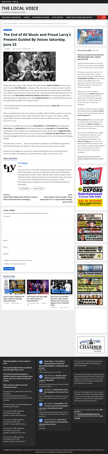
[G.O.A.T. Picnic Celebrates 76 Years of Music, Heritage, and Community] (14, 287)
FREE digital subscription (11, 17)
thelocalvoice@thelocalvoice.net (89, 414)
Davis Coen (55, 290)
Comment (7, 216)
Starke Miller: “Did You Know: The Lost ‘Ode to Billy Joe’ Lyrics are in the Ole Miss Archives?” (53, 406)
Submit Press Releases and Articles (79, 17)
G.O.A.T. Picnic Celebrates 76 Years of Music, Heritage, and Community (13, 299)
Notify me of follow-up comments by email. (18, 260)
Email (5, 247)
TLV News (7, 49)
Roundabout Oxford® (40, 17)
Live (103, 17)
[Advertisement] (91, 320)
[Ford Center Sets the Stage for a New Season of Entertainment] (38, 287)
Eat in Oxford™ (57, 17)
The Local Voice (20, 8)
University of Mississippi (33, 303)
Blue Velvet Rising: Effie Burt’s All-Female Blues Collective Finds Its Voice (53, 422)
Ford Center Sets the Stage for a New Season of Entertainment (37, 299)
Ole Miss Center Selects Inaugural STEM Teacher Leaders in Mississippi (52, 378)
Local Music (62, 290)
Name (5, 240)
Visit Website (24, 188)
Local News (17, 290)
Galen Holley (48, 361)
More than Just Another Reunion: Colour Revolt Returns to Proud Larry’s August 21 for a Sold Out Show (60, 301)
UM (38, 292)
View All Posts (38, 188)
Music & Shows (7, 30)
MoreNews (60, 452)
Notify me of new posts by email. (15, 264)
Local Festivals (9, 290)
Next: (56, 198)
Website (6, 254)
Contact (27, 17)
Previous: (20, 197)
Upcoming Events (65, 292)
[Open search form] (95, 17)
